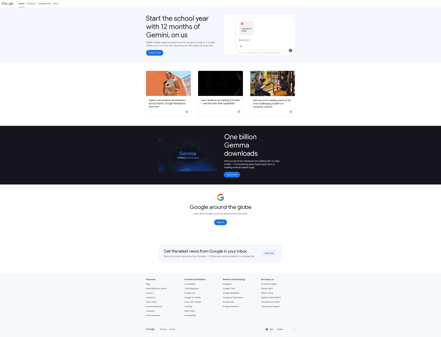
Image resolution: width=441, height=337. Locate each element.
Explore (220, 222)
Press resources (153, 315)
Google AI (227, 284)
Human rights (267, 288)
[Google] (7, 3)
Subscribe (269, 253)
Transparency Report (270, 306)
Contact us (151, 297)
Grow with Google (192, 302)
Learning (188, 306)
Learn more (232, 175)
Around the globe (269, 284)
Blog (148, 284)
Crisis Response (191, 288)
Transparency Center (270, 302)
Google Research (230, 306)
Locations (150, 311)
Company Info (44, 4)
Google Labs (228, 302)
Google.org (189, 293)
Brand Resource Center (156, 288)
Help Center (151, 302)
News (55, 4)
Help (271, 329)
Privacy (163, 329)
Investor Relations (154, 306)
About (21, 4)
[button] (290, 50)
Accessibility (190, 284)
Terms (172, 329)
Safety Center (267, 293)
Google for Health (192, 297)
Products (31, 4)
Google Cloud (229, 288)
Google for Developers (233, 297)
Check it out (154, 53)
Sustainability (190, 315)
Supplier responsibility (271, 297)
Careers (149, 293)
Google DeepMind (231, 293)
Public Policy (189, 311)
